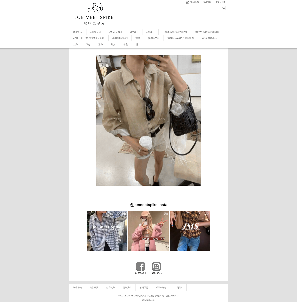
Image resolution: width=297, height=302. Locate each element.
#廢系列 (150, 32)
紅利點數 (110, 287)
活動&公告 (161, 287)
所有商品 (77, 32)
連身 (100, 44)
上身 (75, 44)
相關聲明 (143, 287)
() (194, 2)
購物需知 (77, 287)
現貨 (138, 38)
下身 (88, 44)
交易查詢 (207, 2)
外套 (113, 44)
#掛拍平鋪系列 (120, 38)
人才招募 (178, 287)
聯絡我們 (127, 287)
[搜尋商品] (224, 7)
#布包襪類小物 (209, 38)
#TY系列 (134, 32)
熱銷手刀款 (154, 38)
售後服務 (94, 287)
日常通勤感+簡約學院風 (174, 32)
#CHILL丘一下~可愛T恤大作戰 (89, 38)
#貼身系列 (95, 32)
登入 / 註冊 (221, 2)
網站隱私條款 (148, 300)
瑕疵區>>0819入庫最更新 (181, 38)
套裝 (125, 44)
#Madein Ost (115, 32)
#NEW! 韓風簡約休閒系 (207, 32)
